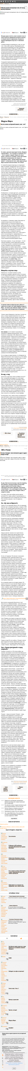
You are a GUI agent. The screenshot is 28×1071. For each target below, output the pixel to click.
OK (14, 1068)
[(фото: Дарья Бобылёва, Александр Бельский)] (14, 598)
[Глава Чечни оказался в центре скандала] (4, 899)
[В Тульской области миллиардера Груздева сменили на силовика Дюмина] (4, 911)
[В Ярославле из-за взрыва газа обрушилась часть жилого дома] (4, 885)
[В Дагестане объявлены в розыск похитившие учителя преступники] (4, 859)
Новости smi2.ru (4, 444)
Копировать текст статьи (15, 1)
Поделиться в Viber (10, 1)
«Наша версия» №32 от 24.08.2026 (20, 781)
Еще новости (14, 818)
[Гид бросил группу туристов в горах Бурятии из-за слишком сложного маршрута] (4, 947)
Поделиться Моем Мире (3, 1)
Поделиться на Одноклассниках (6, 1)
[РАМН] (4, 958)
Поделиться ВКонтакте (1, 1)
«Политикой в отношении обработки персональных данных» (14, 1063)
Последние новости (14, 798)
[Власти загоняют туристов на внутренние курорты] (4, 836)
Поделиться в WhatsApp (8, 1)
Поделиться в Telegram (12, 1)
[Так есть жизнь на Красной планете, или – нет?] (4, 1020)
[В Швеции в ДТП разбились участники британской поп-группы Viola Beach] (4, 847)
